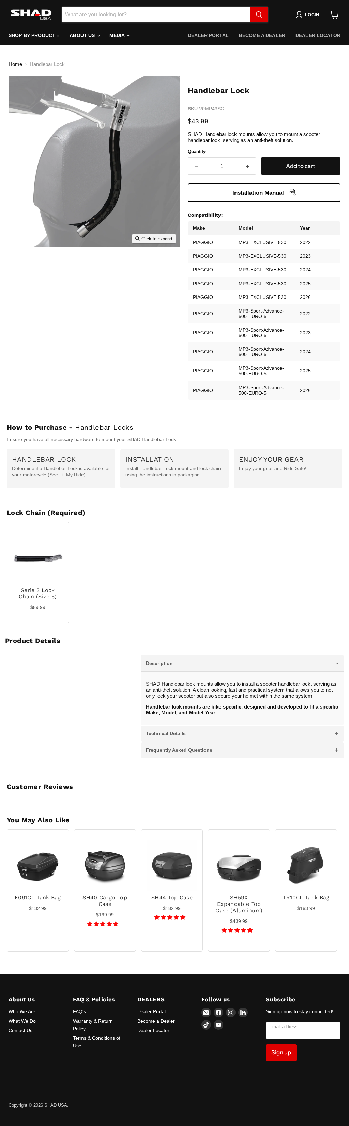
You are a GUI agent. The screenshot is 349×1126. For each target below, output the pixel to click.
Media (117, 35)
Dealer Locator (317, 35)
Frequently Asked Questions (242, 750)
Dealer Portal (208, 35)
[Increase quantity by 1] (247, 166)
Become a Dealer (262, 35)
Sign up (281, 1052)
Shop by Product (33, 35)
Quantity (197, 151)
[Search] (259, 14)
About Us (83, 35)
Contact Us (20, 1030)
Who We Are (22, 1011)
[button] (103, 924)
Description (242, 663)
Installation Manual (258, 192)
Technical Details (242, 733)
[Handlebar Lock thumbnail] (19, 264)
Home (15, 64)
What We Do (22, 1021)
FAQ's (79, 1011)
